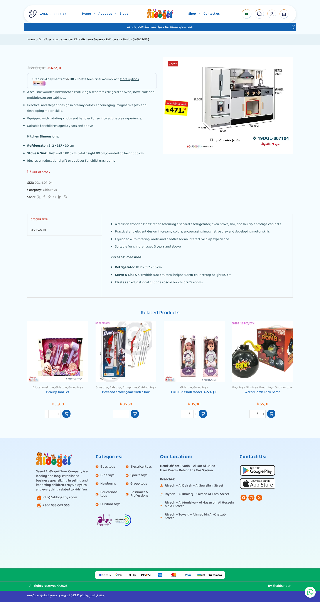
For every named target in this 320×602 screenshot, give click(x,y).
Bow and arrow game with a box (126, 392)
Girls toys (45, 39)
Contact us (212, 14)
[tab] (39, 219)
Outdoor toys (147, 387)
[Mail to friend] (54, 197)
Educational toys (43, 387)
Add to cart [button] (80, 373)
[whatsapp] (64, 197)
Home (86, 14)
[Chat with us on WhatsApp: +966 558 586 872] (310, 592)
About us (105, 14)
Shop (192, 14)
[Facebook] (44, 197)
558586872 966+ (53, 14)
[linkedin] (59, 197)
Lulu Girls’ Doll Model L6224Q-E (194, 392)
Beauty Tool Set (57, 392)
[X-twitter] (259, 498)
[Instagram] (251, 498)
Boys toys (102, 387)
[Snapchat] (244, 498)
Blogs (124, 14)
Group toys (75, 387)
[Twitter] (39, 197)
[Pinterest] (49, 197)
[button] (66, 414)
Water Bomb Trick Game (262, 392)
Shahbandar (282, 586)
